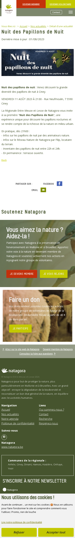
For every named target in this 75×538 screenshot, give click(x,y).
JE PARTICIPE (20, 328)
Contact (56, 12)
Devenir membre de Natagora (58, 349)
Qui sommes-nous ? (51, 409)
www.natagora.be (12, 447)
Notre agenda (9, 419)
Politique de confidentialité (17, 423)
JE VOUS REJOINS (53, 273)
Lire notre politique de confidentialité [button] (21, 522)
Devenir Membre (31, 4)
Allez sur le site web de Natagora (22, 349)
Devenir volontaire (60, 4)
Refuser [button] (19, 532)
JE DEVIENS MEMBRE (22, 273)
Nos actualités (10, 414)
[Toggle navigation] (71, 12)
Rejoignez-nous (48, 423)
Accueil (5, 409)
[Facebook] (4, 437)
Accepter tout (56, 532)
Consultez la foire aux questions (36, 353)
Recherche (45, 419)
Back (4, 160)
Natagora (12, 489)
